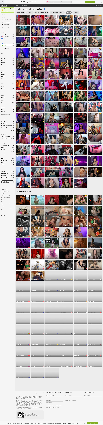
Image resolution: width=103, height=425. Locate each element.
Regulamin (3, 199)
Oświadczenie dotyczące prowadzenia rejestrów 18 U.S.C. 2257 (6, 209)
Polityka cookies (49, 402)
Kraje (30, 12)
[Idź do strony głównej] (10, 2)
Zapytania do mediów (5, 195)
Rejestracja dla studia (5, 203)
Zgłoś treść (3, 193)
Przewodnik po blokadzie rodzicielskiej (54, 405)
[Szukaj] (62, 2)
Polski (38, 392)
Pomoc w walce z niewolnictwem (52, 407)
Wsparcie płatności (5, 191)
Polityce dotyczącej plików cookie (69, 423)
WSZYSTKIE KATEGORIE (6, 182)
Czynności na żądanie (57, 12)
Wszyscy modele (4, 206)
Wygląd (21, 12)
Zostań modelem (4, 201)
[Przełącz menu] (2, 2)
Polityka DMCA (49, 400)
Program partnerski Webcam (70, 400)
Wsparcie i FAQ (4, 189)
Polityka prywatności (5, 197)
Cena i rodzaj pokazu (41, 12)
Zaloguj (98, 1)
